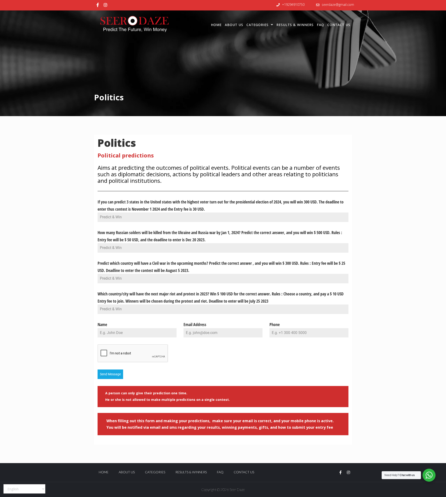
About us (234, 25)
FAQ (320, 25)
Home (216, 25)
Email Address (195, 324)
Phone (274, 324)
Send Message (110, 374)
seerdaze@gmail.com (338, 4)
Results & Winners (295, 25)
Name (102, 324)
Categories (257, 25)
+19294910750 (293, 4)
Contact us (338, 25)
